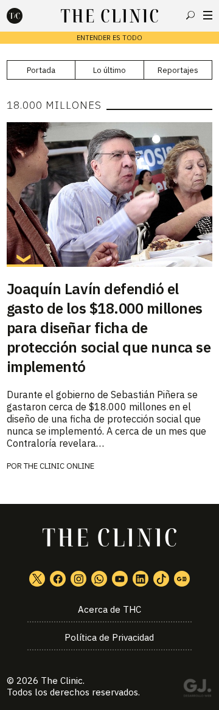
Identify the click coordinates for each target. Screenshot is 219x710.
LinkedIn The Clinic (140, 579)
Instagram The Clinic (78, 579)
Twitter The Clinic (37, 579)
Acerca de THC (109, 609)
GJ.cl (197, 690)
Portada (41, 70)
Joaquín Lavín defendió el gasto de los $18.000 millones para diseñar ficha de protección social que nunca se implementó (109, 327)
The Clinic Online (59, 466)
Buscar (190, 15)
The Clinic (62, 680)
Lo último (109, 70)
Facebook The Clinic (58, 579)
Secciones (207, 15)
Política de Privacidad (109, 637)
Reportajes (178, 70)
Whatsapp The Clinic (99, 579)
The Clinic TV (120, 579)
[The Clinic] (25, 16)
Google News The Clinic (182, 579)
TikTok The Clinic (161, 579)
